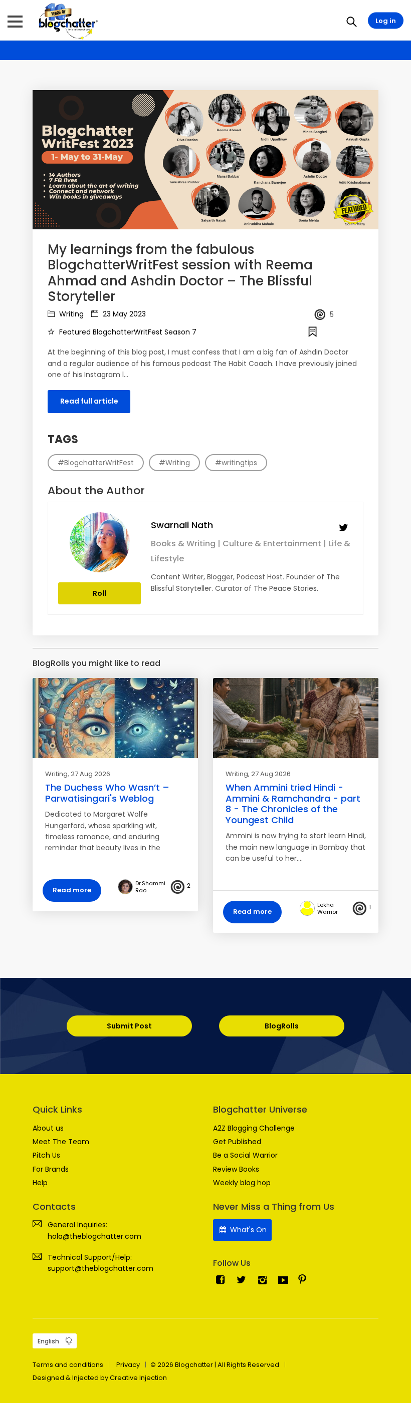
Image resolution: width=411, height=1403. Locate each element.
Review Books (236, 1169)
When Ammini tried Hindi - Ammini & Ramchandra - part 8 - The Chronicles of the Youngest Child (293, 803)
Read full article (89, 401)
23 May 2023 (123, 314)
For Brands (51, 1169)
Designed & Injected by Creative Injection (100, 1377)
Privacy (128, 1364)
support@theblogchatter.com (100, 1268)
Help (40, 1183)
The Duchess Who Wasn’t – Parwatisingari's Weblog (107, 793)
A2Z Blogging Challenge (254, 1128)
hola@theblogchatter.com (94, 1236)
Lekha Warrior (327, 908)
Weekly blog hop (242, 1183)
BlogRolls (282, 1026)
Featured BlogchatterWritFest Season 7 (126, 332)
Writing (70, 314)
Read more (72, 890)
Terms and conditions (68, 1364)
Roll (99, 593)
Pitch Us (46, 1155)
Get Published (237, 1142)
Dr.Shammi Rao (150, 887)
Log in (385, 21)
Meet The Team (61, 1142)
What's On (247, 1230)
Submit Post (129, 1026)
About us (48, 1128)
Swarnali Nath (182, 525)
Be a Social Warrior (245, 1155)
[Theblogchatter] (66, 21)
